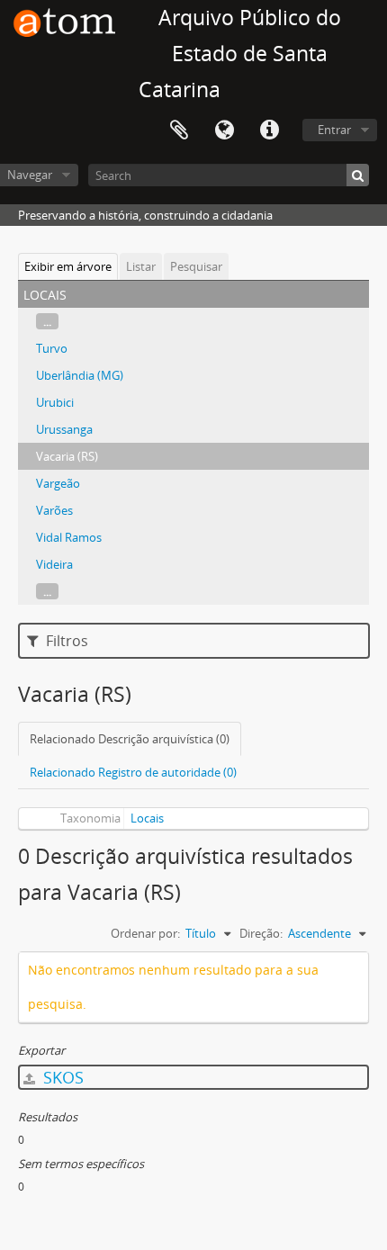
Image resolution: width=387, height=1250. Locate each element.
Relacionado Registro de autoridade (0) (133, 772)
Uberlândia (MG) (79, 375)
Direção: (261, 933)
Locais (147, 818)
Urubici (55, 402)
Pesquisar (196, 266)
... (47, 321)
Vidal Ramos (69, 537)
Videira (54, 564)
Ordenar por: (145, 933)
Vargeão (58, 483)
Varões (54, 510)
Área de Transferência (179, 130)
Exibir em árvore (68, 266)
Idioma (224, 130)
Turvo (52, 348)
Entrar (334, 129)
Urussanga (64, 429)
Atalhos (269, 130)
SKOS (61, 1077)
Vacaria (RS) (67, 456)
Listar (141, 266)
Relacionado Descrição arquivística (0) (130, 739)
